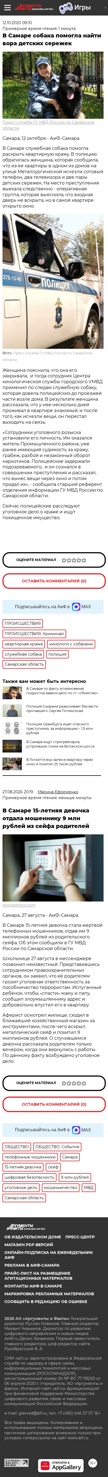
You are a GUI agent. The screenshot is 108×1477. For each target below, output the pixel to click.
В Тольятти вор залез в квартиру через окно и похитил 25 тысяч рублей (59, 762)
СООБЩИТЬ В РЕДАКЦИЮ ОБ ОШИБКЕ (45, 1301)
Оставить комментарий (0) (54, 581)
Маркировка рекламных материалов (49, 1293)
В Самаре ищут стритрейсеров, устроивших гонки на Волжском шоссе (60, 744)
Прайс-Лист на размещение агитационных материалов (38, 1276)
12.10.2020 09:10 (17, 22)
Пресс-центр (80, 1236)
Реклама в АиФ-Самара (32, 1265)
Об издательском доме (32, 1236)
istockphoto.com (18, 905)
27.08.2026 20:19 (17, 791)
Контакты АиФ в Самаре (33, 1286)
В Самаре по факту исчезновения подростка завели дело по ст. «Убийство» (62, 690)
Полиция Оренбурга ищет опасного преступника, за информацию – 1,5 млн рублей (59, 728)
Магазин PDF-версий (28, 1244)
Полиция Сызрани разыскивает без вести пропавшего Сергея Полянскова (62, 708)
